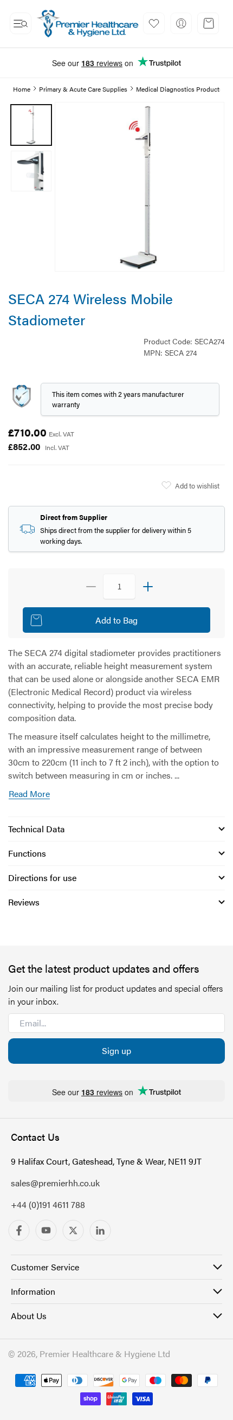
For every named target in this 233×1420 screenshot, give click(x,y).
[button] (20, 23)
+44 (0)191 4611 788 (48, 1204)
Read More (29, 793)
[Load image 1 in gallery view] (31, 125)
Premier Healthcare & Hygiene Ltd (105, 1353)
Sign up (116, 1050)
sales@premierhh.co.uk (55, 1183)
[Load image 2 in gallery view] (31, 171)
